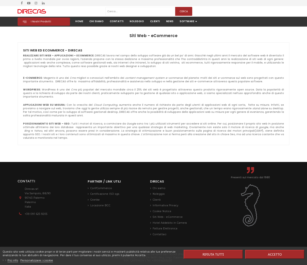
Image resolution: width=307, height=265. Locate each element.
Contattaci (159, 234)
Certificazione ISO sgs (104, 193)
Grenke (95, 199)
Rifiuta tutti (213, 254)
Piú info (12, 260)
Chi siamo (159, 188)
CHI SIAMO (96, 21)
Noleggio (159, 193)
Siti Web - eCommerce (168, 217)
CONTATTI (117, 21)
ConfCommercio (101, 188)
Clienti (157, 199)
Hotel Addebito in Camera (170, 222)
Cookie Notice (162, 211)
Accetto (275, 254)
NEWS (170, 21)
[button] (44, 22)
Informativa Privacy (166, 205)
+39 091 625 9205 (36, 214)
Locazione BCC (100, 205)
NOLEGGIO (137, 21)
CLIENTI (155, 21)
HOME (79, 21)
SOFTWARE (187, 21)
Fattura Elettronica (165, 228)
